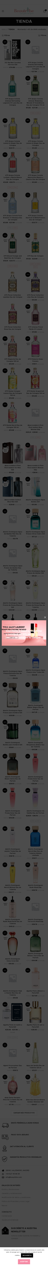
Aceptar (24, 1261)
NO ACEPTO (27, 1255)
